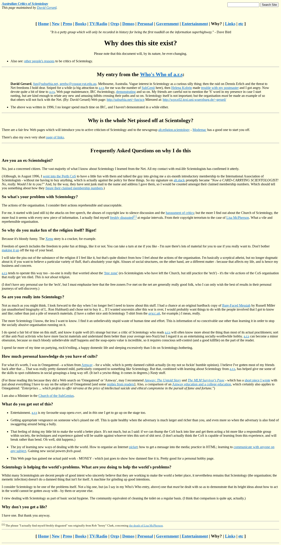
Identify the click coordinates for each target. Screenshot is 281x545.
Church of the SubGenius (56, 396)
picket (133, 447)
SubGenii (148, 88)
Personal (145, 23)
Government (167, 23)
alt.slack (179, 180)
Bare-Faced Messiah (236, 305)
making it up (10, 250)
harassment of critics (180, 213)
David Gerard (46, 7)
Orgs (114, 23)
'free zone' (111, 273)
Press (67, 23)
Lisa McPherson (237, 217)
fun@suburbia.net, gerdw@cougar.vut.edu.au (64, 84)
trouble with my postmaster (220, 88)
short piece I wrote (257, 380)
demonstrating (126, 92)
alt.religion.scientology (174, 130)
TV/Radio (98, 23)
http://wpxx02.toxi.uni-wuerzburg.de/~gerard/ (194, 99)
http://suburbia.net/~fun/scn (125, 99)
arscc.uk (154, 313)
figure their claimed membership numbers (74, 188)
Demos (128, 23)
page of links (55, 137)
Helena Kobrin (181, 88)
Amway (87, 365)
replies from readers (120, 384)
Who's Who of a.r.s (161, 74)
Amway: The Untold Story (162, 380)
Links (230, 23)
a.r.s (101, 88)
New (56, 23)
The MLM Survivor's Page (206, 380)
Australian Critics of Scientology (25, 4)
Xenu (49, 239)
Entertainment (195, 23)
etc (240, 23)
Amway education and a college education (201, 384)
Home (43, 23)
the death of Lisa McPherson (146, 525)
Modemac (199, 130)
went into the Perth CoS (59, 176)
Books (80, 23)
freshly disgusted (121, 217)
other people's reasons (39, 61)
